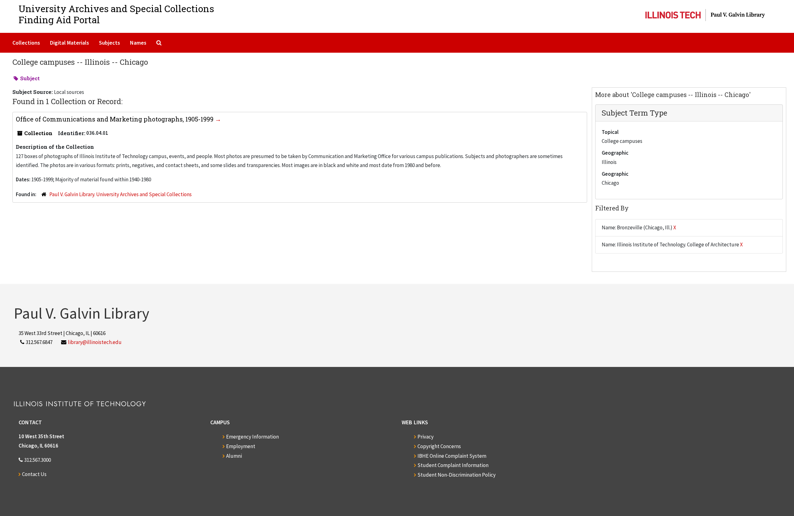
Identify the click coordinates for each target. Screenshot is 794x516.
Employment (240, 446)
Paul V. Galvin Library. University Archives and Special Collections (120, 194)
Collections (26, 42)
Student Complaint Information (452, 465)
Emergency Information (252, 436)
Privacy (425, 436)
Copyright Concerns (439, 446)
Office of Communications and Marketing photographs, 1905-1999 (115, 119)
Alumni (234, 455)
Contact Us (34, 474)
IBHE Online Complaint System (451, 455)
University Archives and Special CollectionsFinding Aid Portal (116, 14)
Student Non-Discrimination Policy (456, 474)
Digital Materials (69, 42)
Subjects (109, 42)
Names (138, 42)
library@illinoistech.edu (95, 342)
